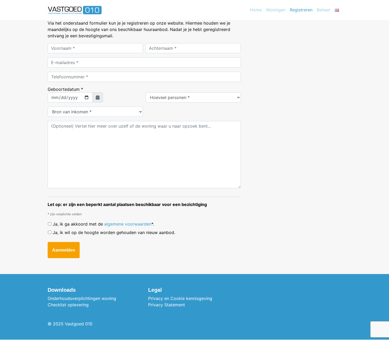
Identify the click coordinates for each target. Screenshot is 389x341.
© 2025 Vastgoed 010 (70, 323)
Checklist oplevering (68, 304)
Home (256, 9)
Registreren (301, 9)
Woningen (276, 9)
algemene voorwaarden (127, 224)
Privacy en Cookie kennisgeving (180, 298)
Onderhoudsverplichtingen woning (82, 298)
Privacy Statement (166, 304)
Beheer (324, 9)
